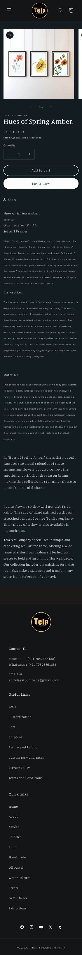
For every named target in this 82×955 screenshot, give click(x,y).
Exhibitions (18, 908)
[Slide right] (51, 107)
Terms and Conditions (26, 778)
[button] (9, 10)
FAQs (12, 706)
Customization (20, 717)
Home (13, 806)
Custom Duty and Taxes (26, 757)
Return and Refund (23, 747)
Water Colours (19, 877)
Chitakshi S (33, 947)
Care (12, 727)
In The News (18, 898)
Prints (13, 888)
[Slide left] (31, 107)
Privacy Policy (19, 767)
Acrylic (14, 826)
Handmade (17, 857)
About (13, 816)
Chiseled (15, 837)
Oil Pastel (16, 867)
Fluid (13, 847)
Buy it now (41, 183)
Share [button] (12, 199)
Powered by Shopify (53, 947)
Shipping (8, 137)
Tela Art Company (17, 540)
